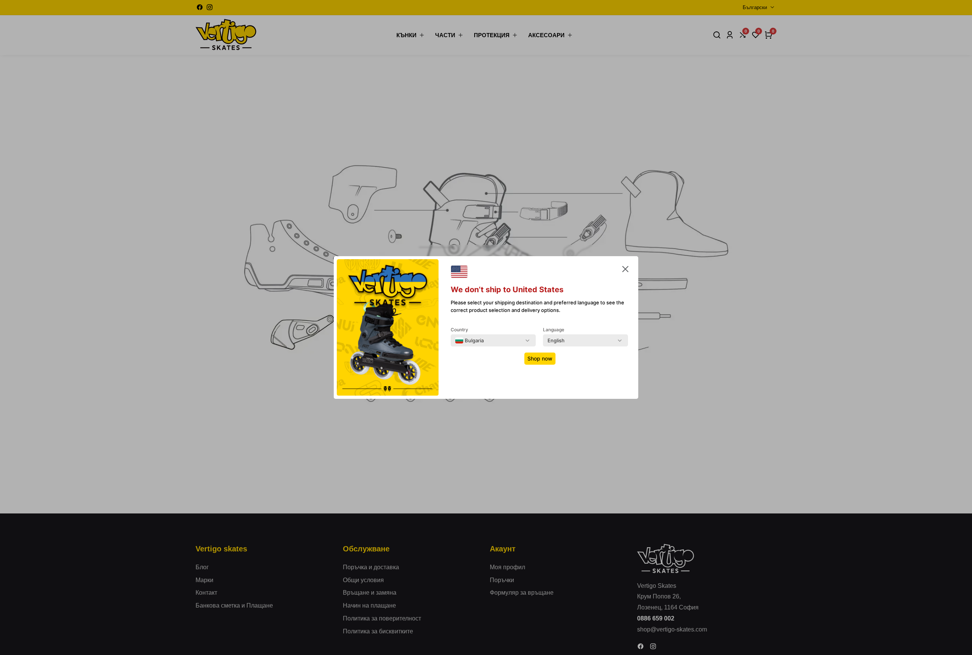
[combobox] (469, 340)
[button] (625, 270)
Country (459, 329)
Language (553, 329)
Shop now (539, 358)
